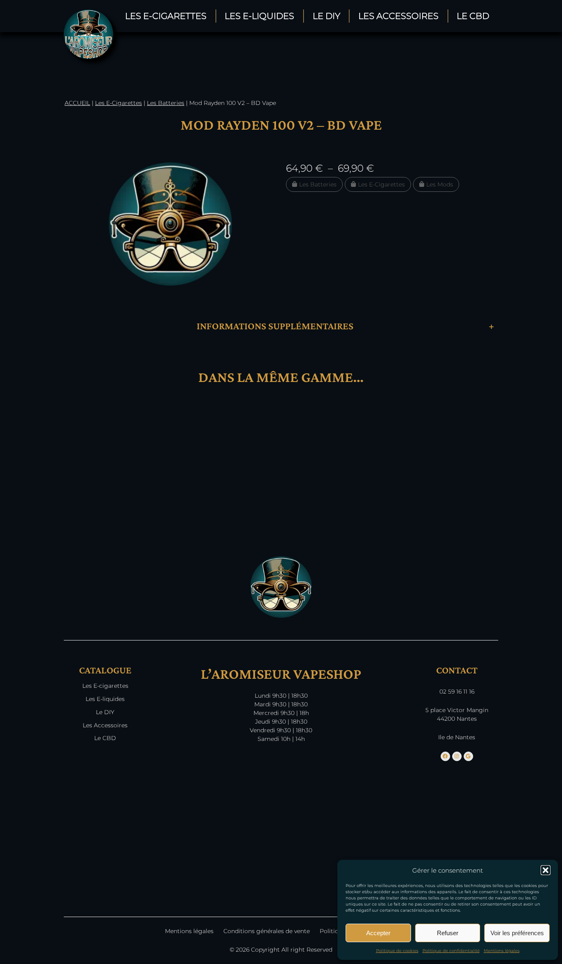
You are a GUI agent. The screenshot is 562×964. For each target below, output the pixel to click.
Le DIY (326, 16)
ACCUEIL (77, 103)
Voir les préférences (517, 932)
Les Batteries (165, 103)
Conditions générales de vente (266, 931)
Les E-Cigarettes (166, 16)
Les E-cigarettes (105, 685)
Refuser (447, 932)
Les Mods (439, 184)
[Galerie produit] (170, 224)
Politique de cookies (397, 950)
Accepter (378, 932)
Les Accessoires (398, 16)
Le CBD (473, 16)
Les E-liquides (105, 699)
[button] (545, 870)
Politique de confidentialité (451, 950)
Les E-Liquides (259, 16)
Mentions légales (502, 950)
